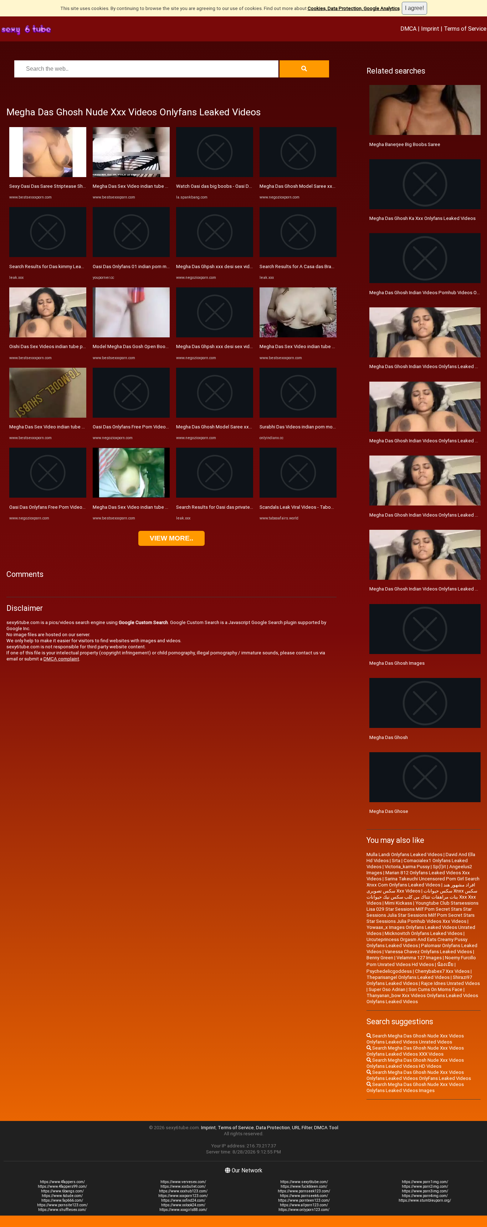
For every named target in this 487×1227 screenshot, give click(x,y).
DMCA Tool (326, 1128)
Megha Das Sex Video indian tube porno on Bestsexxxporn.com (76, 427)
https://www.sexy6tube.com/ (304, 1182)
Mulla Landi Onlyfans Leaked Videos (404, 854)
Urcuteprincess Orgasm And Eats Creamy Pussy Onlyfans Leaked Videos (416, 942)
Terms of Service (465, 28)
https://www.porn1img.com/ (425, 1182)
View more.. (171, 538)
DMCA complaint (61, 659)
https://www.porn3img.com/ (425, 1191)
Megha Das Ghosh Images (397, 663)
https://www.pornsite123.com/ (62, 1205)
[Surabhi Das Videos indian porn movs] (298, 416)
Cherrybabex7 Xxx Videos (442, 971)
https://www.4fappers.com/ (62, 1182)
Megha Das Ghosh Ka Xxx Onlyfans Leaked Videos (422, 218)
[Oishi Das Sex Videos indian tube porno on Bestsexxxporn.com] (47, 336)
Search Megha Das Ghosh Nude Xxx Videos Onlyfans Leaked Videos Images (415, 1087)
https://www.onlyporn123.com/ (303, 1209)
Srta (396, 861)
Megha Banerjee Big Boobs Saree (404, 144)
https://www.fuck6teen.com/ (304, 1186)
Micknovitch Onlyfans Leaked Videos (423, 933)
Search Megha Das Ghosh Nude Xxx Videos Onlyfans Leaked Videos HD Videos (415, 1063)
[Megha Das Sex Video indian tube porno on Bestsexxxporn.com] (47, 416)
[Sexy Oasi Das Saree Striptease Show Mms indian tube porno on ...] (47, 175)
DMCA (408, 28)
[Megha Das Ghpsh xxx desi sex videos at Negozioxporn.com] (214, 255)
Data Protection (273, 1128)
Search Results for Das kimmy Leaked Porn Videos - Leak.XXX (74, 266)
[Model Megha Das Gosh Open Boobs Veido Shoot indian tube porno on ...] (131, 336)
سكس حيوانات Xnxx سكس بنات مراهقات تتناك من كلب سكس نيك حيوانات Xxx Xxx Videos (421, 897)
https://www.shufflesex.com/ (62, 1209)
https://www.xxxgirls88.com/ (183, 1209)
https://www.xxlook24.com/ (183, 1205)
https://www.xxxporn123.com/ (183, 1195)
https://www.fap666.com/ (62, 1200)
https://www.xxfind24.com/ (183, 1200)
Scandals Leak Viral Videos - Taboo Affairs (304, 507)
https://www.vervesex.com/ (183, 1182)
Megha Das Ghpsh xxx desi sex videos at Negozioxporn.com (240, 266)
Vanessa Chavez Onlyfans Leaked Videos (428, 952)
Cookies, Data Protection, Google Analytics (354, 8)
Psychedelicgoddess (389, 971)
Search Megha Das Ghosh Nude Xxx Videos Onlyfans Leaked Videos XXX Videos (415, 1051)
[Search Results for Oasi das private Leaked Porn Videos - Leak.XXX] (214, 496)
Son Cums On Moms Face (435, 989)
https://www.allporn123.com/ (304, 1205)
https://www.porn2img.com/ (425, 1186)
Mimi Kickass (398, 903)
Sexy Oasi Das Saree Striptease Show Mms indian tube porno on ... (79, 186)
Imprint (430, 28)
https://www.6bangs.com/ (62, 1191)
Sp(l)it (439, 867)
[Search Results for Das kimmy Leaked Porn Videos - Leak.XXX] (47, 255)
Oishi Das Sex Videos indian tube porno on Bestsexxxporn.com (76, 346)
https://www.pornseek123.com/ (304, 1191)
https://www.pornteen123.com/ (304, 1200)
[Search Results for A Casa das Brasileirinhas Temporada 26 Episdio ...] (298, 255)
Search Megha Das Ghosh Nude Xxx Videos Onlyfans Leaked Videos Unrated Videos (415, 1039)
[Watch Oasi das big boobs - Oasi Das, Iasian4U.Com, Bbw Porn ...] (214, 175)
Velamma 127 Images (419, 958)
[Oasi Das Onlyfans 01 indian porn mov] (131, 255)
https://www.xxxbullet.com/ (183, 1186)
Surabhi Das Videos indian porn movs (298, 427)
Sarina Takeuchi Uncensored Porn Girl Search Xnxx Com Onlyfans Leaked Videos (423, 882)
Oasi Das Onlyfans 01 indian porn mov (132, 266)
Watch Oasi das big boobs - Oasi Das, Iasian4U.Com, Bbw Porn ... (244, 186)
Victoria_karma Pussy (407, 867)
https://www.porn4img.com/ (425, 1195)
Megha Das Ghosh (388, 737)
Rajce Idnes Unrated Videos (450, 983)
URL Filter (302, 1128)
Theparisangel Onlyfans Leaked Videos (408, 977)
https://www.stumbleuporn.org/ (425, 1200)
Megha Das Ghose (388, 811)
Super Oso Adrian (387, 989)
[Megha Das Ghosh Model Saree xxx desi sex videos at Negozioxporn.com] (214, 416)
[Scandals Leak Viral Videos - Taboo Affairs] (298, 496)
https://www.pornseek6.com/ (304, 1195)
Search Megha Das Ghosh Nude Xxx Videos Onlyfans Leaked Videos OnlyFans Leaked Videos (418, 1075)
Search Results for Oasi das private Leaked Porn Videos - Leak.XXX (247, 507)
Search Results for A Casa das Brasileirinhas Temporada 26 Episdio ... (332, 266)
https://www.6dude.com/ (62, 1195)
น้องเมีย (445, 964)
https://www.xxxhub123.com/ (183, 1191)
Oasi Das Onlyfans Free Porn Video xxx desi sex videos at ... (72, 507)
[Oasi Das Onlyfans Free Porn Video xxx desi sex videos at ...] (47, 496)
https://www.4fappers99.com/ (62, 1186)
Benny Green (379, 958)
